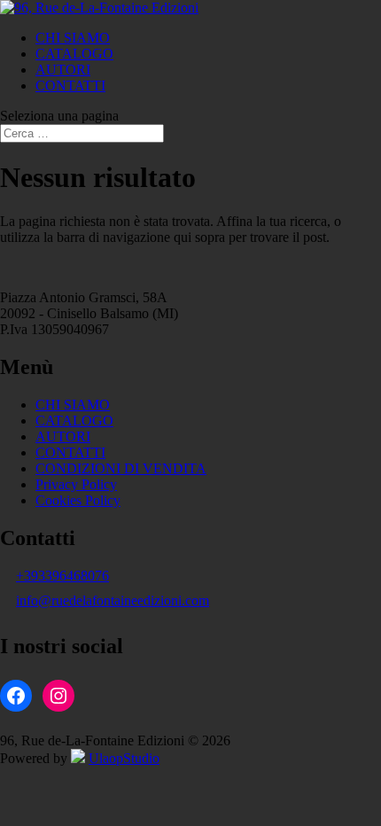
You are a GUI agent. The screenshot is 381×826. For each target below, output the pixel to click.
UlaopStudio (124, 758)
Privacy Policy (76, 484)
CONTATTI (70, 85)
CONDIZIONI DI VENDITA (120, 468)
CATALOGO (74, 53)
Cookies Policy (78, 500)
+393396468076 (62, 575)
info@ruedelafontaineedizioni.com (112, 600)
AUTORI (62, 69)
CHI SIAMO (72, 37)
